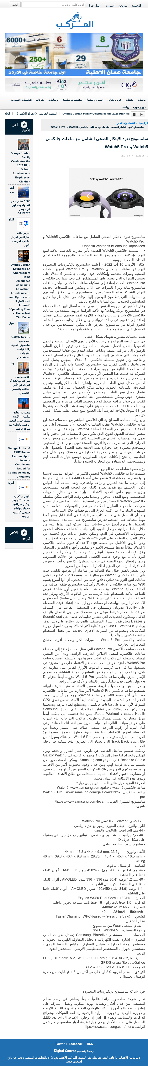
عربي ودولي (114, 99)
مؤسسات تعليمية (72, 99)
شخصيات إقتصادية (21, 99)
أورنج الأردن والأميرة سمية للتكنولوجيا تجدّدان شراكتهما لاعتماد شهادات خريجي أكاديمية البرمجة (19, 499)
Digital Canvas (65, 1050)
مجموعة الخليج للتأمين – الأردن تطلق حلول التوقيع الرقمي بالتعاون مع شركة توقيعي (19, 420)
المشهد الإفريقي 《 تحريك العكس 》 (29, 113)
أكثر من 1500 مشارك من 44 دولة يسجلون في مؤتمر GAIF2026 (19, 200)
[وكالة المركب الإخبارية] (75, 20)
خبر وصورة (139, 107)
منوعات (40, 99)
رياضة (125, 107)
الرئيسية (136, 5)
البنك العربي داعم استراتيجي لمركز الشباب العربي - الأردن (19, 232)
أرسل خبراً (95, 5)
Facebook (76, 1044)
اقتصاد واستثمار (94, 99)
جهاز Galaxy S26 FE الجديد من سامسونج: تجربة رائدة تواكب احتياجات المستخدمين (19, 340)
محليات (141, 99)
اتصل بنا (109, 5)
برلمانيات (53, 99)
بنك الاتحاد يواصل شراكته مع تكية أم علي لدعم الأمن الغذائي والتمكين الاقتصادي (20, 378)
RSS (90, 1044)
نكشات (129, 99)
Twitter (60, 1044)
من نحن (123, 5)
